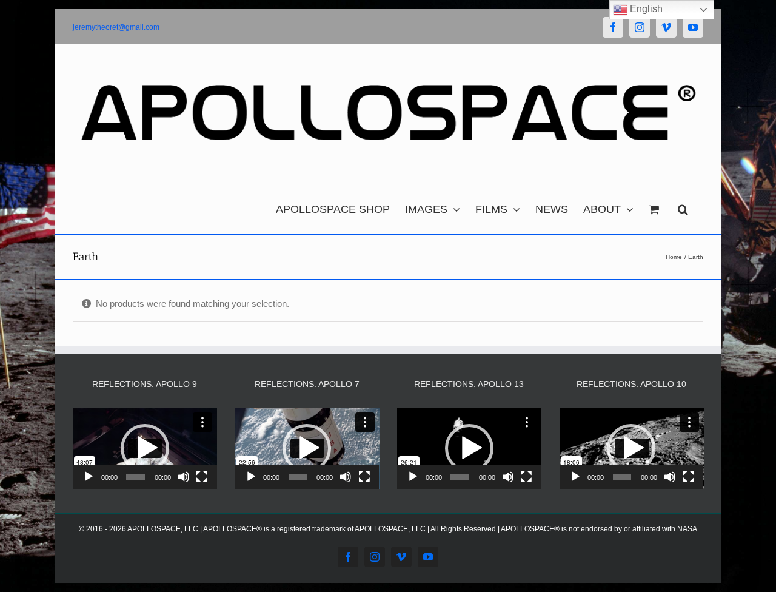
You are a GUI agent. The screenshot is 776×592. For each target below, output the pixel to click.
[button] (683, 206)
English (645, 9)
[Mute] (184, 477)
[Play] (88, 477)
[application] (145, 448)
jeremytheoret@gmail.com (116, 27)
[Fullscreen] (202, 477)
